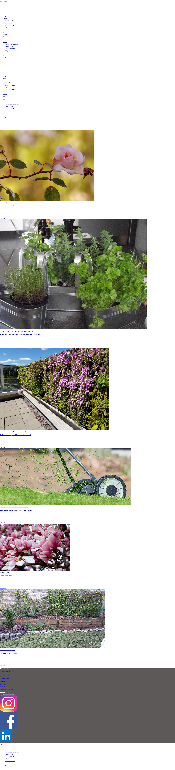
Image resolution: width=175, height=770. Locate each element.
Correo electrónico (5, 675)
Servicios (5, 18)
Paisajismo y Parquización (12, 21)
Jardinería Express (10, 29)
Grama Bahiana (9, 23)
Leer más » (3, 218)
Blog (4, 32)
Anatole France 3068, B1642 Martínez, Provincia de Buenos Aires (6, 687)
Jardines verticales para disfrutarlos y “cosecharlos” (15, 435)
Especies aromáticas (6, 575)
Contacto (5, 34)
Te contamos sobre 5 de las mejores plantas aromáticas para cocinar (20, 334)
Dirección (2, 681)
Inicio (4, 16)
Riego (6, 27)
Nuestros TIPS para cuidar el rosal (10, 206)
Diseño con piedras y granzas (8, 653)
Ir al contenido (3, 1)
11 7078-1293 (3, 672)
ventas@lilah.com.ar (5, 678)
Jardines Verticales (10, 25)
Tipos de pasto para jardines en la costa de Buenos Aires (16, 510)
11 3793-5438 (10, 672)
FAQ (4, 36)
